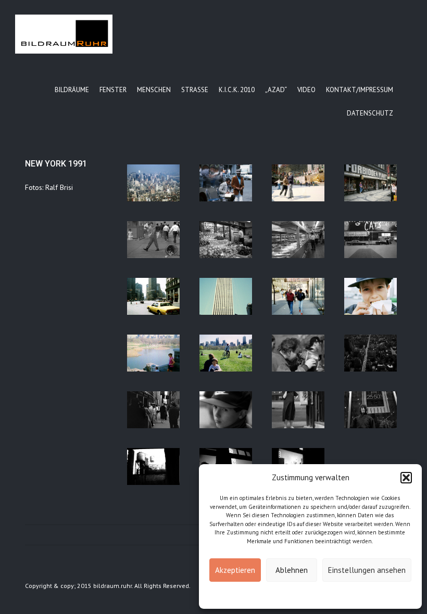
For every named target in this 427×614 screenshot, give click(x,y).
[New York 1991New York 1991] (153, 183)
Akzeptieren (235, 570)
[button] (406, 477)
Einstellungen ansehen (367, 570)
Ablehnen (291, 570)
